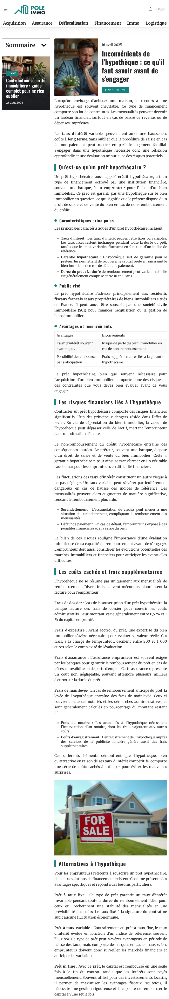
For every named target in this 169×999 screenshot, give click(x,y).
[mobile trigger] (7, 9)
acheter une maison (113, 100)
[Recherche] (151, 9)
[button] (44, 45)
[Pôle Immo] (29, 9)
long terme (77, 139)
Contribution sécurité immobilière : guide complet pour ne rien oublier (25, 88)
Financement (115, 89)
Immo (12, 73)
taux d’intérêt (74, 133)
